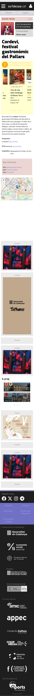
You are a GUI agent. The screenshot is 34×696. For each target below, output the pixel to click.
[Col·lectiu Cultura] (17, 632)
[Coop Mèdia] (17, 644)
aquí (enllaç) (13, 142)
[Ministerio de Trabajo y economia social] (17, 590)
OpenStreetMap (17, 199)
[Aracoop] (17, 547)
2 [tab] (16, 110)
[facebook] (4, 500)
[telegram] (22, 500)
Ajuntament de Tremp (14, 167)
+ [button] (3, 180)
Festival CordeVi (11, 170)
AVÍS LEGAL (8, 511)
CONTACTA (25, 506)
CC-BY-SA (29, 199)
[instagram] (16, 500)
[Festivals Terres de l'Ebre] (17, 657)
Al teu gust (10, 172)
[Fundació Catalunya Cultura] (17, 669)
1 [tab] (13, 110)
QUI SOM (8, 506)
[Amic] (17, 606)
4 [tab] (21, 110)
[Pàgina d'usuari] (30, 7)
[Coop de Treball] (17, 560)
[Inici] (17, 6)
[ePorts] (17, 686)
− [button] (3, 183)
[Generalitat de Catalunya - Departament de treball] (17, 575)
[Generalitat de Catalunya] (17, 535)
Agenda (25, 13)
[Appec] (17, 619)
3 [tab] (18, 110)
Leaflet (10, 199)
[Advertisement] (17, 220)
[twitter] (10, 500)
